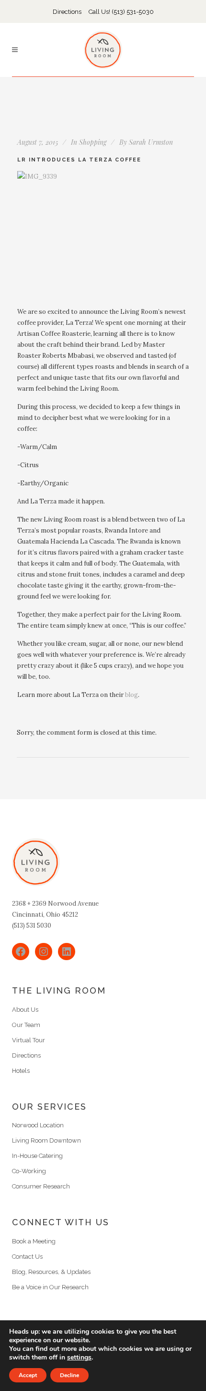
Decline (69, 1375)
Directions (67, 11)
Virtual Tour (28, 1040)
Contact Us (27, 1256)
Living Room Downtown (46, 1140)
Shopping (92, 142)
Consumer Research (41, 1186)
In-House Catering (37, 1155)
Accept (28, 1375)
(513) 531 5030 (31, 925)
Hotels (21, 1070)
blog (131, 695)
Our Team (26, 1024)
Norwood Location (38, 1125)
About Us (25, 1009)
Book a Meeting (34, 1241)
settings (79, 1357)
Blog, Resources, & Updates (51, 1271)
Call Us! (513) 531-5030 (121, 11)
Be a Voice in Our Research (50, 1287)
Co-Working (29, 1171)
